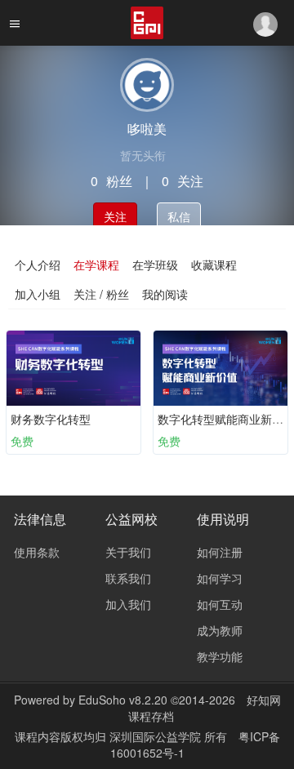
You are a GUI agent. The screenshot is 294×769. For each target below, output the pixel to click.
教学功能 (220, 656)
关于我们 (128, 552)
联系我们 (128, 578)
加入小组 (37, 294)
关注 (115, 216)
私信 (178, 216)
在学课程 (96, 264)
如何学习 (220, 578)
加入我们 (128, 604)
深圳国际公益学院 (156, 736)
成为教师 (220, 630)
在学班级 (155, 264)
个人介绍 (37, 264)
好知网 (264, 699)
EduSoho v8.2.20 (122, 699)
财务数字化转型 (51, 419)
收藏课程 (214, 264)
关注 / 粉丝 (101, 294)
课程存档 (151, 716)
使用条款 (37, 552)
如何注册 (220, 552)
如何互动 (220, 604)
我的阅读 (165, 294)
